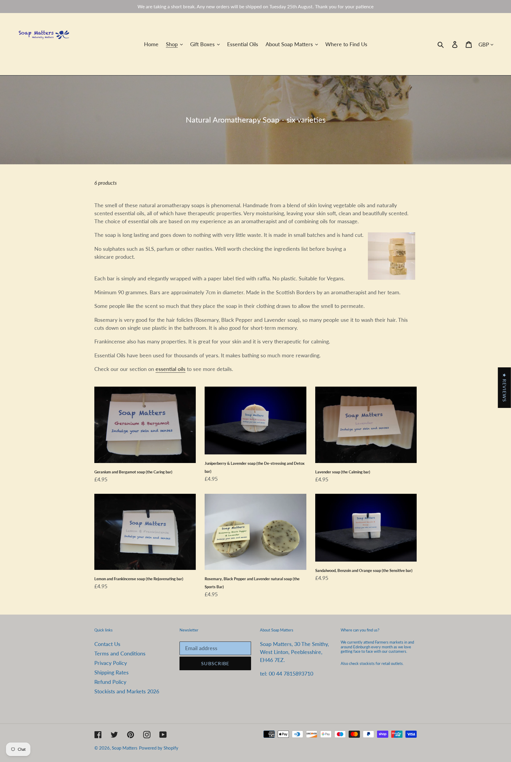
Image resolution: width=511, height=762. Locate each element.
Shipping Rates (111, 672)
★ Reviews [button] (504, 387)
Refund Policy (110, 682)
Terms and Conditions (119, 653)
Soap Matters (125, 747)
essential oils (170, 369)
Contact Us (107, 644)
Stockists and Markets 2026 (126, 691)
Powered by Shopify (158, 747)
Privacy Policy (110, 663)
